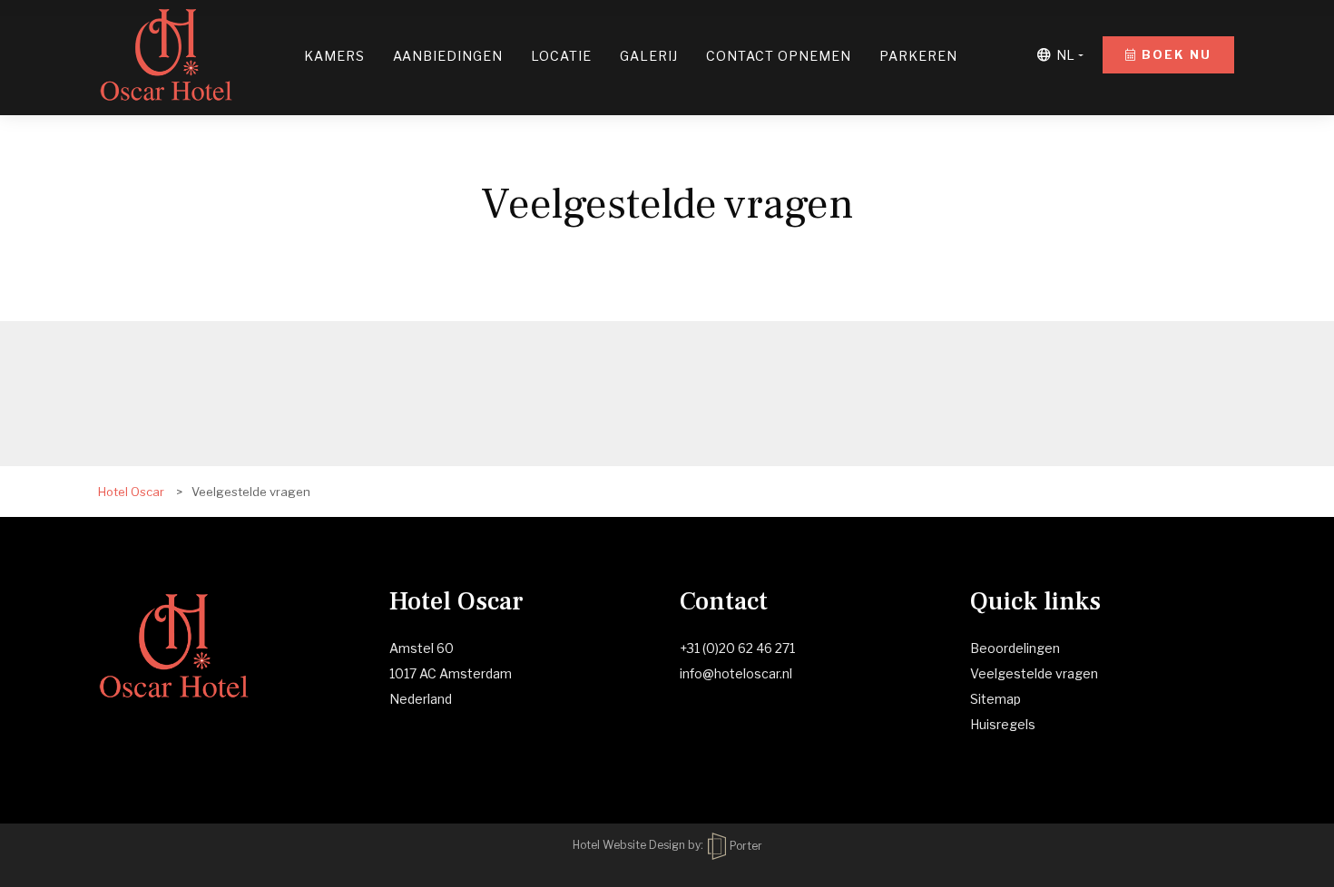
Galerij (649, 55)
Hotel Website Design (629, 846)
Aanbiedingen (448, 55)
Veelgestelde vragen (1034, 673)
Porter (744, 846)
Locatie (561, 55)
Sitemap (995, 699)
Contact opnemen (778, 55)
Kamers (334, 55)
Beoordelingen (1015, 648)
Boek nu (1174, 54)
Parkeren (918, 55)
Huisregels (1002, 724)
